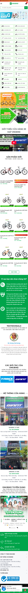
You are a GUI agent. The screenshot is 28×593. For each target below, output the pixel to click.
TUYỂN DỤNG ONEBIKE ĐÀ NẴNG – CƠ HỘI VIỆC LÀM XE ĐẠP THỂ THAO (14, 507)
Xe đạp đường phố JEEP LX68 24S (20, 238)
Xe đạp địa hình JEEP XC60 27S (20, 211)
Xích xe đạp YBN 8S (11, 588)
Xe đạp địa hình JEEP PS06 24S (6, 264)
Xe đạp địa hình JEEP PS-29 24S (7, 236)
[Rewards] (4, 589)
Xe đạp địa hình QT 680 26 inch (20, 264)
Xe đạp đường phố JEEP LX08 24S (6, 211)
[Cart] (26, 3)
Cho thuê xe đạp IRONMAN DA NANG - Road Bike (6, 181)
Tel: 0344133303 (14, 473)
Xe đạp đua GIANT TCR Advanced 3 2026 (19, 185)
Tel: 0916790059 (14, 429)
